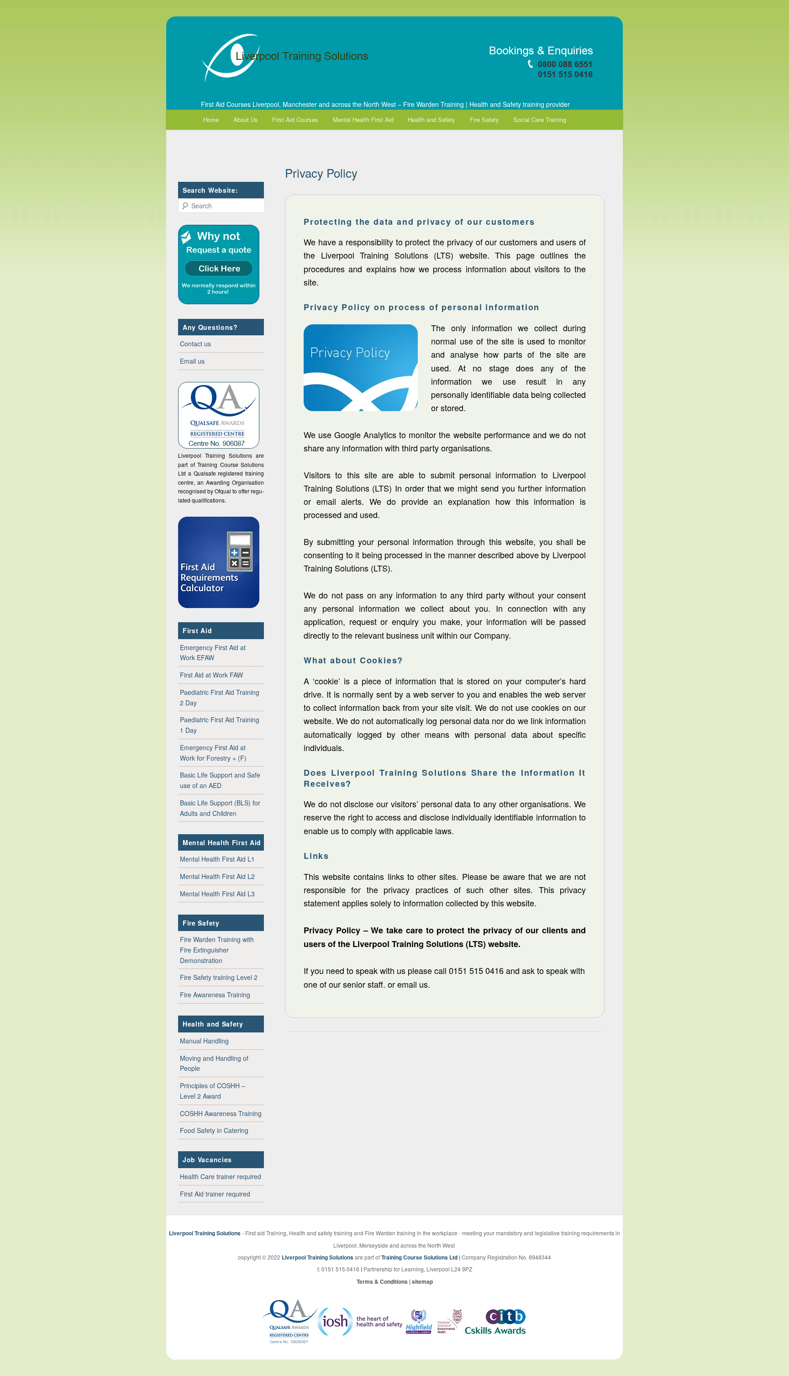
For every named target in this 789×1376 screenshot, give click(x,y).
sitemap (422, 1281)
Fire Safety (484, 119)
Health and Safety (431, 119)
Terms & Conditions (382, 1281)
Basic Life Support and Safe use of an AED (220, 780)
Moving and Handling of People (214, 1063)
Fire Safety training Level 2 (219, 977)
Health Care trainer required (220, 1176)
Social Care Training (539, 119)
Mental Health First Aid (363, 119)
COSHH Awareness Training (221, 1113)
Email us (192, 360)
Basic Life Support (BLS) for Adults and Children (220, 808)
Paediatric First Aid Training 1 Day (219, 725)
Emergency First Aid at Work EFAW (213, 652)
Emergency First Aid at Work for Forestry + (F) (213, 752)
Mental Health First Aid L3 (217, 893)
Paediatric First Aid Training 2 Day (219, 697)
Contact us (195, 343)
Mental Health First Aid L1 (217, 858)
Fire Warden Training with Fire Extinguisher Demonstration (217, 950)
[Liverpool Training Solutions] (394, 58)
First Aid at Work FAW (211, 674)
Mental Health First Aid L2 (217, 876)
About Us (245, 119)
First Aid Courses (295, 119)
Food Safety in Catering (214, 1130)
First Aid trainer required (215, 1193)
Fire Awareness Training (215, 994)
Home (211, 119)
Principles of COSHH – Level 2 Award (212, 1091)
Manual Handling (204, 1040)
